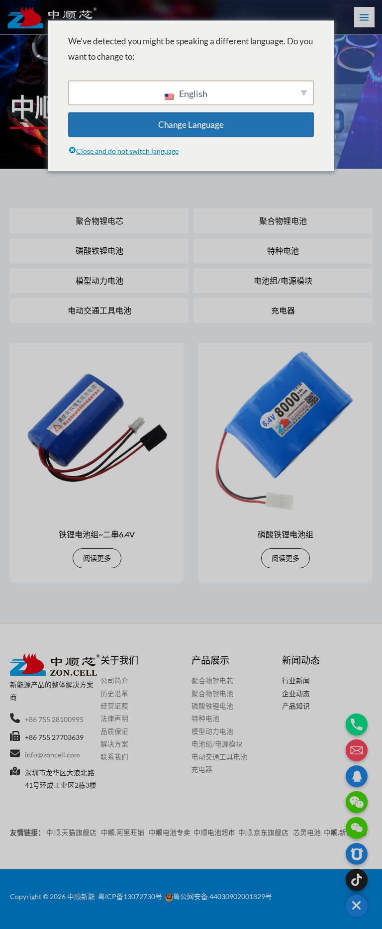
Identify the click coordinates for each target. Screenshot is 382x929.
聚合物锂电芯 (99, 220)
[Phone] (357, 724)
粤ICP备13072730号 (130, 896)
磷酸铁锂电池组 (285, 534)
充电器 (283, 310)
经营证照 (114, 706)
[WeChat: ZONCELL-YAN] (357, 828)
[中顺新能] (52, 17)
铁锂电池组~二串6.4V (97, 534)
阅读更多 (97, 558)
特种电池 (283, 250)
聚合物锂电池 (283, 220)
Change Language (191, 124)
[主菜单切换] (364, 17)
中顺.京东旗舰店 (264, 832)
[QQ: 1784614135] (357, 776)
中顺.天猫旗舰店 (72, 832)
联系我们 (114, 756)
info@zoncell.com (52, 754)
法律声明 (114, 718)
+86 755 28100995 (54, 719)
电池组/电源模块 (283, 280)
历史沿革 (114, 693)
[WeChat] (357, 802)
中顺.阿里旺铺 (123, 832)
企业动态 (296, 693)
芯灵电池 (307, 832)
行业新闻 (296, 680)
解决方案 (114, 743)
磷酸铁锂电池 (99, 250)
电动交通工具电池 (99, 310)
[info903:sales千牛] (357, 854)
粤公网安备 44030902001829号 (222, 896)
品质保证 (114, 731)
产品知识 (296, 706)
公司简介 (114, 680)
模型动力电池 (99, 280)
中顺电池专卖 (170, 832)
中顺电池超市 (214, 832)
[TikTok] (357, 880)
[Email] (357, 750)
